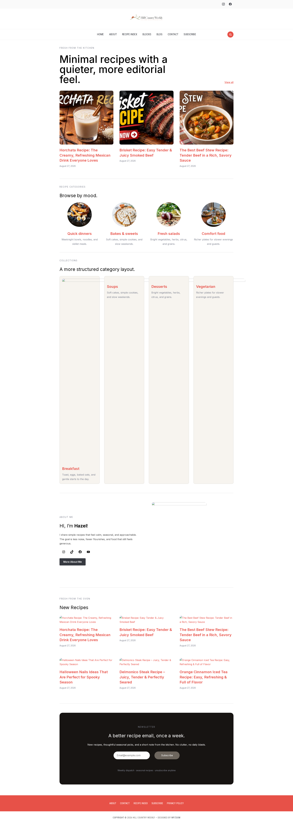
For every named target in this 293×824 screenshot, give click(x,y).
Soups (112, 286)
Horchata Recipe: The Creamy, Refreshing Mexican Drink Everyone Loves (85, 155)
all (231, 82)
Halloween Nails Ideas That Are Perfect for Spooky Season (84, 677)
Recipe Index (129, 34)
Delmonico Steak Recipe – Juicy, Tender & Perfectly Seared (142, 677)
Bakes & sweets (124, 233)
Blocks (147, 34)
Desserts (159, 286)
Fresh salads (169, 233)
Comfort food (213, 233)
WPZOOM (175, 817)
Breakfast (70, 468)
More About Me (72, 561)
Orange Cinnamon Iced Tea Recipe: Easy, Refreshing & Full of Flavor (204, 677)
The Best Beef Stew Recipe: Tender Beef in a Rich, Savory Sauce (206, 155)
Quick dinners (79, 233)
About (113, 34)
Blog (159, 34)
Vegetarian (205, 286)
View (227, 82)
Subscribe (190, 34)
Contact (173, 34)
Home (100, 34)
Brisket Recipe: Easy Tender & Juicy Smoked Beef (145, 153)
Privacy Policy (175, 803)
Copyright (118, 817)
